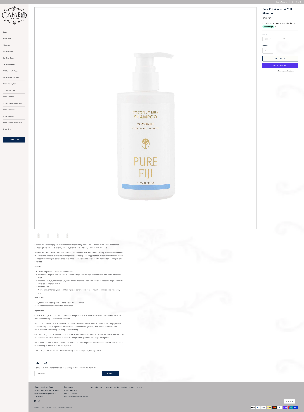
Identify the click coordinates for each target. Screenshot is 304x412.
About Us (6, 45)
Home (91, 387)
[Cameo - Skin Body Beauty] (14, 15)
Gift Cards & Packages (10, 71)
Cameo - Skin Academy (11, 77)
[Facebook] (35, 401)
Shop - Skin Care (9, 110)
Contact (131, 387)
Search (5, 32)
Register (284, 2)
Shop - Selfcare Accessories (12, 123)
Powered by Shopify (65, 407)
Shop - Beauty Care (10, 84)
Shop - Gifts (7, 129)
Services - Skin (8, 51)
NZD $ (288, 401)
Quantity (265, 45)
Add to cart (280, 58)
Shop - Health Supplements (12, 103)
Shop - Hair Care (8, 97)
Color (264, 34)
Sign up (110, 373)
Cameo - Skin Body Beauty (49, 407)
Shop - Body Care (9, 90)
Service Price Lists (120, 387)
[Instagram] (39, 401)
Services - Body (8, 58)
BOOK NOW (7, 38)
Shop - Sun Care (8, 116)
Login (278, 2)
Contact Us (14, 140)
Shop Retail (108, 387)
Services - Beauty (9, 64)
